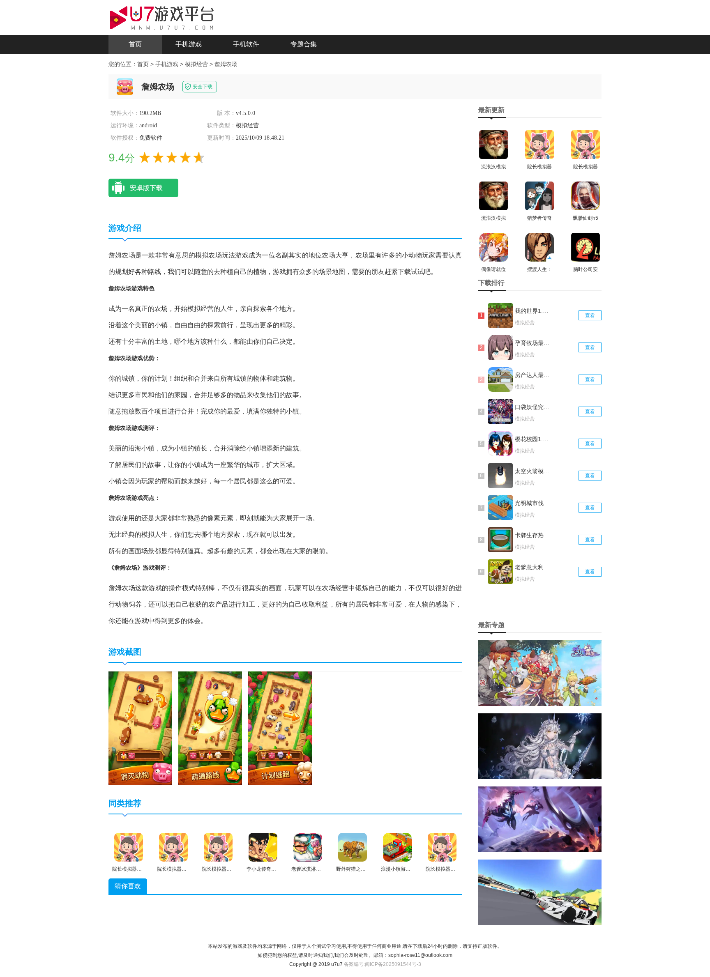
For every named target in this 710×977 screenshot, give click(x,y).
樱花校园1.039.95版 (533, 439)
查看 (590, 315)
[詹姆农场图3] (280, 728)
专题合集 (303, 44)
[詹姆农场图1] (140, 728)
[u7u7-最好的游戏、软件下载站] (161, 17)
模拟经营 (196, 64)
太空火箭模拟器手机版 (533, 471)
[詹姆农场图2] (210, 728)
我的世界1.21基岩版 (533, 311)
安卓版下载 (146, 187)
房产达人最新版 (533, 375)
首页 (135, 44)
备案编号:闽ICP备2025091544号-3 (382, 964)
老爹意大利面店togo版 (533, 567)
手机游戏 (188, 44)
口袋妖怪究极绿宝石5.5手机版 (533, 407)
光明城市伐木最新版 (533, 503)
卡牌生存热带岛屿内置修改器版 (533, 535)
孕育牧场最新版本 (533, 343)
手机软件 (246, 44)
